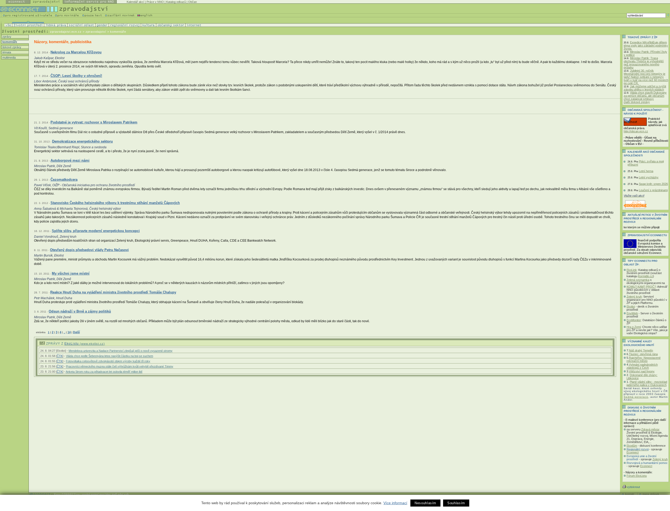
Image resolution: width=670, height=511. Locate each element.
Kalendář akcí (135, 1)
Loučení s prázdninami (653, 190)
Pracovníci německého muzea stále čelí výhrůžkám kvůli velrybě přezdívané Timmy (119, 366)
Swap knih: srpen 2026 (653, 183)
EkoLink (632, 269)
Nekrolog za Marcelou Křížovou (76, 52)
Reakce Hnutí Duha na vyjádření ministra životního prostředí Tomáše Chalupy (113, 292)
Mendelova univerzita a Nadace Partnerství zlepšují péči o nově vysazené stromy (120, 350)
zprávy (6, 36)
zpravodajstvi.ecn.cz (66, 31)
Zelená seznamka (638, 279)
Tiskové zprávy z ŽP (642, 37)
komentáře (9, 41)
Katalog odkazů (176, 1)
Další (76, 332)
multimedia (9, 57)
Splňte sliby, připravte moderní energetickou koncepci (96, 231)
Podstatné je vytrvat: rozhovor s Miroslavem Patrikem (94, 122)
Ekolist (631, 306)
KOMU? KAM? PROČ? (641, 286)
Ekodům (632, 445)
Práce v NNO (155, 1)
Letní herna (646, 171)
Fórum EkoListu (637, 475)
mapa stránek (651, 494)
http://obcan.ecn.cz (636, 131)
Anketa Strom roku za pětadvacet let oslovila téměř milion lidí (104, 371)
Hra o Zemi (634, 326)
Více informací (395, 503)
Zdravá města (650, 429)
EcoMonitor (634, 320)
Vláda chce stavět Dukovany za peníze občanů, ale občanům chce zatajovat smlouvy (645, 95)
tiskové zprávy (11, 47)
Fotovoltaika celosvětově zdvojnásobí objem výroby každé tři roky (108, 361)
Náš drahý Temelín (641, 350)
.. (64, 332)
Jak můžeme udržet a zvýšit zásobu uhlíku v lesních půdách (645, 88)
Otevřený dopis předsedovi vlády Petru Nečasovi (89, 250)
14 (69, 332)
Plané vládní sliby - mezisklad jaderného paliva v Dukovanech (647, 383)
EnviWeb (632, 313)
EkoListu (84, 343)
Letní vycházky (648, 177)
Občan (192, 1)
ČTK (60, 355)
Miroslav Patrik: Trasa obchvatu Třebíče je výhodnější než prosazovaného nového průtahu (644, 62)
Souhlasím (456, 503)
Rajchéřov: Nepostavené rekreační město (644, 359)
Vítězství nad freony (642, 371)
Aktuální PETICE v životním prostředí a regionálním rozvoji (645, 218)
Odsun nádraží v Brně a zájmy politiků (80, 311)
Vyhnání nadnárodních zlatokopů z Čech (642, 366)
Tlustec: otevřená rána (643, 354)
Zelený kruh (634, 296)
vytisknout (633, 487)
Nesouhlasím (425, 503)
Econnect (633, 452)
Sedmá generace (636, 396)
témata (6, 52)
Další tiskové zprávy (637, 102)
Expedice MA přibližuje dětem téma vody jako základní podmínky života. (646, 45)
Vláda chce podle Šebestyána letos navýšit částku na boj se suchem (109, 355)
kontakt (629, 494)
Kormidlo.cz (645, 276)
